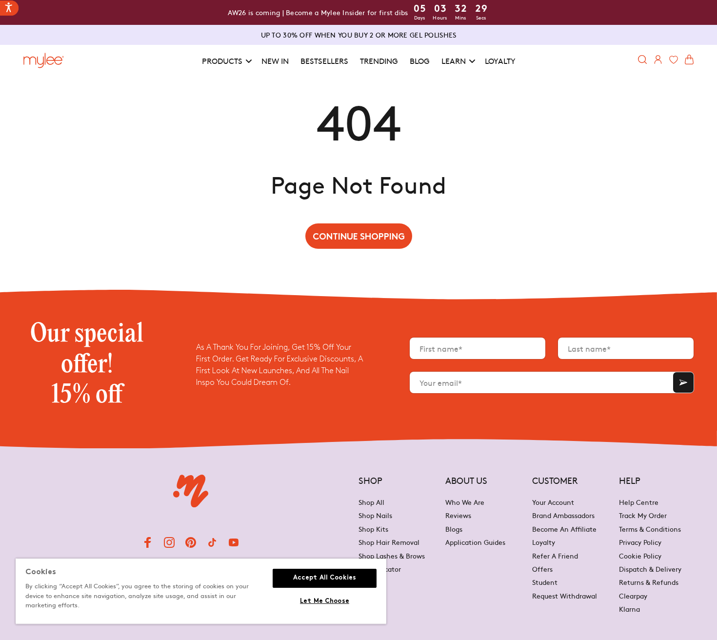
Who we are (464, 503)
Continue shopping (359, 237)
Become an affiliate (564, 529)
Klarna (629, 609)
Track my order (643, 515)
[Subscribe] (683, 382)
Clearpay (633, 595)
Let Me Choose (324, 601)
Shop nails (375, 515)
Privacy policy (640, 542)
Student (545, 582)
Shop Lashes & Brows (391, 555)
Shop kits (373, 529)
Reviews (458, 515)
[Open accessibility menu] (9, 8)
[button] (226, 61)
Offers (542, 569)
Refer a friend (555, 555)
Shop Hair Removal (388, 542)
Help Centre (638, 503)
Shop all (371, 503)
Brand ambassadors (563, 515)
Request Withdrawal (564, 595)
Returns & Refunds (648, 582)
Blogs (453, 529)
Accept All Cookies (324, 578)
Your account (553, 503)
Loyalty (543, 542)
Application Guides (475, 542)
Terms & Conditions (650, 529)
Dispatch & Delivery (650, 569)
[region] (201, 591)
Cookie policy (640, 555)
